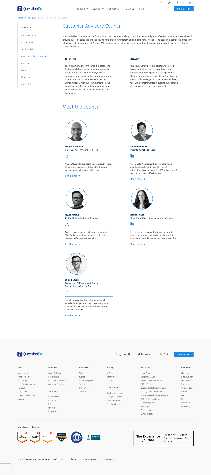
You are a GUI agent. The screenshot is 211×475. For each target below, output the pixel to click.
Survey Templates (86, 381)
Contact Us (26, 84)
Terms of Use (109, 459)
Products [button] (80, 8)
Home (20, 18)
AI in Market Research (26, 384)
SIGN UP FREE (183, 9)
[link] (169, 2)
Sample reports (23, 377)
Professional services (26, 395)
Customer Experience (56, 381)
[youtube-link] (129, 354)
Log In (189, 2)
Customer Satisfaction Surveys (153, 388)
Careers (25, 63)
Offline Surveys (147, 384)
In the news (185, 381)
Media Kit (26, 77)
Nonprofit (110, 377)
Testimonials (27, 49)
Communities (53, 397)
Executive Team (28, 35)
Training (82, 388)
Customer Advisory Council (34, 56)
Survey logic (22, 381)
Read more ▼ (72, 175)
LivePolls (52, 408)
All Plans (110, 373)
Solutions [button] (96, 8)
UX (49, 404)
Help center (147, 354)
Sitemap (73, 459)
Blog (81, 373)
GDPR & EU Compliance (150, 399)
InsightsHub (53, 412)
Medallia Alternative (114, 404)
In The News (27, 42)
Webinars (83, 392)
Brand (24, 70)
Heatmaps (145, 406)
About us (32, 18)
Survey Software (54, 373)
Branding (21, 388)
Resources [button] (113, 8)
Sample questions (24, 373)
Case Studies (84, 384)
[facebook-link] (115, 354)
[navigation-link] (178, 2)
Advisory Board (187, 388)
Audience (52, 400)
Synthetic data (147, 414)
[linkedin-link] (124, 354)
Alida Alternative (113, 400)
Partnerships (186, 406)
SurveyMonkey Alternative (117, 397)
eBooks (82, 377)
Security (20, 399)
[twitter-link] (120, 355)
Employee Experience (56, 384)
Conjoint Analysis (148, 377)
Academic (110, 381)
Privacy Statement (90, 459)
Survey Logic (146, 410)
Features (129, 8)
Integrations (22, 392)
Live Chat (163, 354)
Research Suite (54, 377)
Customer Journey (148, 403)
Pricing (141, 8)
